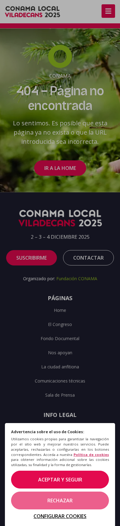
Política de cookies (91, 454)
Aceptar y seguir (60, 479)
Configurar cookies (60, 516)
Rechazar (60, 500)
